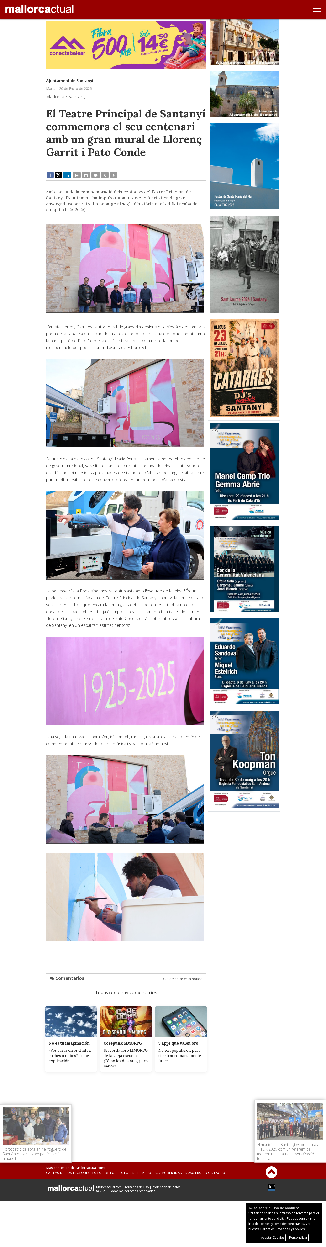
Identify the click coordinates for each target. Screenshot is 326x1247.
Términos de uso (137, 1187)
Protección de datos (166, 1187)
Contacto (215, 1172)
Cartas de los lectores (68, 1172)
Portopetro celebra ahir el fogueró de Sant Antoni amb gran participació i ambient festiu (34, 1154)
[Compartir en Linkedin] (67, 175)
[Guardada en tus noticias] (86, 175)
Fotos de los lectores (113, 1172)
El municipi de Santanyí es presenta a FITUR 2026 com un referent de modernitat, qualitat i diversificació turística (288, 1151)
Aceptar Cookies (272, 1237)
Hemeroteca (148, 1172)
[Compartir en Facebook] (50, 175)
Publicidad (172, 1172)
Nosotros (194, 1172)
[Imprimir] (77, 175)
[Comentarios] (95, 175)
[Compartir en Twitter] (58, 174)
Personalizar (298, 1237)
